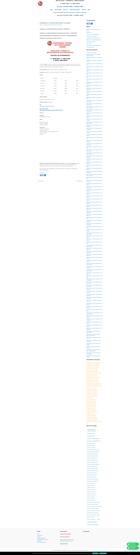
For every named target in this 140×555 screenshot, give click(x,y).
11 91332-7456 (67, 6)
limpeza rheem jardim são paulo (92, 481)
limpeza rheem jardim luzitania (92, 462)
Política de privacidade (90, 41)
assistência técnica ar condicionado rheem (91, 430)
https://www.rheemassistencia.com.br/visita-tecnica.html (51, 110)
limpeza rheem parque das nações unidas (94, 506)
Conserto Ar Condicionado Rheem (93, 34)
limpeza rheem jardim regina (92, 472)
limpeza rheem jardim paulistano (92, 468)
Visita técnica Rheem (90, 47)
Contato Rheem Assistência (91, 36)
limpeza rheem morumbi (91, 491)
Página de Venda (85, 550)
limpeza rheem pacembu (91, 500)
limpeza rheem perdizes (91, 519)
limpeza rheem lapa (90, 485)
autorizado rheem (91, 436)
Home (38, 534)
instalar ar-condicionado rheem (93, 438)
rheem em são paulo (92, 522)
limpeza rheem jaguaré (91, 445)
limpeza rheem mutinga (91, 495)
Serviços (39, 536)
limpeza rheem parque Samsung (92, 512)
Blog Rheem (88, 32)
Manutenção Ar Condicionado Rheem (93, 39)
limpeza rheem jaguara (91, 443)
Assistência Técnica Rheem (91, 52)
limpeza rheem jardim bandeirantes (93, 451)
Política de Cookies (103, 553)
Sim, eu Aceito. (95, 553)
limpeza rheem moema (91, 487)
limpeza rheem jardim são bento (92, 479)
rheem (98, 519)
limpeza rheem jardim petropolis (92, 470)
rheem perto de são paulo (92, 524)
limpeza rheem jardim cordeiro (92, 453)
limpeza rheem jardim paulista (92, 466)
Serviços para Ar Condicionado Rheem (93, 45)
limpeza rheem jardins (91, 483)
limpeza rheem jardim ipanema (92, 460)
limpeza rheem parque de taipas (92, 508)
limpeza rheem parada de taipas (92, 504)
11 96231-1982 (78, 6)
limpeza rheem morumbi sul (91, 493)
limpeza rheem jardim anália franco (93, 449)
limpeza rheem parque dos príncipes (93, 510)
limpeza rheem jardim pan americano (93, 464)
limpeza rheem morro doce (91, 489)
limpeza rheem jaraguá (91, 447)
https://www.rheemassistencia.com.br (47, 106)
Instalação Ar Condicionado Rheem (93, 38)
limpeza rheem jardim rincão (92, 474)
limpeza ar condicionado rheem (93, 441)
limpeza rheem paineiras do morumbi (93, 502)
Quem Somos (89, 43)
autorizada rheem (90, 433)
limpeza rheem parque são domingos (93, 514)
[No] (138, 553)
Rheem (41, 24)
